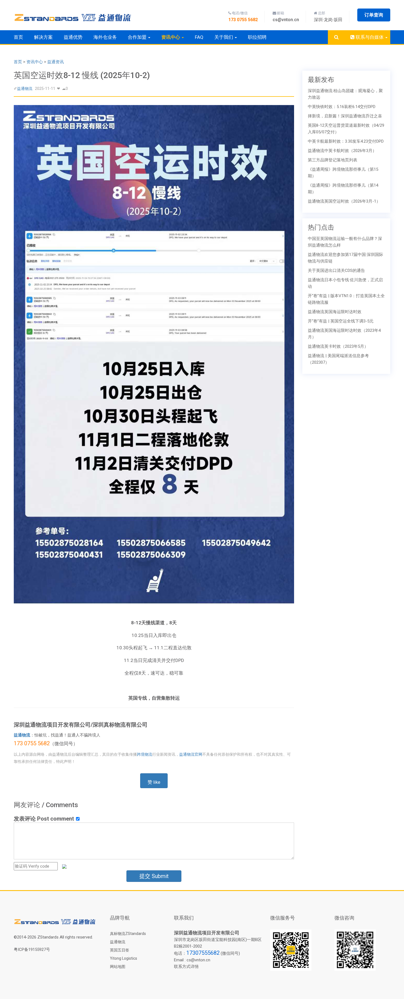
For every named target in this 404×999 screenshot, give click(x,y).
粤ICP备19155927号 (32, 949)
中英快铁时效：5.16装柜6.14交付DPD (341, 106)
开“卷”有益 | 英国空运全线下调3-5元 (340, 321)
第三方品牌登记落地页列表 (332, 160)
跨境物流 (144, 754)
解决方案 (43, 37)
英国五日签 (119, 950)
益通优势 (73, 37)
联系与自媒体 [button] (370, 37)
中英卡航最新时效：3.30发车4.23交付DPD (346, 141)
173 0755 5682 (32, 743)
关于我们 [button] (224, 37)
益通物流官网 (190, 754)
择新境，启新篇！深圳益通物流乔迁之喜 (345, 116)
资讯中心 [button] (171, 37)
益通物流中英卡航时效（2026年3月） (342, 150)
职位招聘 (257, 37)
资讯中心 (34, 61)
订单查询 (373, 15)
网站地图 (117, 966)
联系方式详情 (186, 966)
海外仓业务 (105, 37)
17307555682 (203, 953)
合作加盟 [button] (138, 37)
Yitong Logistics (123, 958)
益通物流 (24, 88)
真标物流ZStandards (128, 933)
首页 (18, 37)
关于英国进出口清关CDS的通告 (336, 270)
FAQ (199, 37)
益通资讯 (55, 61)
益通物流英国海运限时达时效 (334, 311)
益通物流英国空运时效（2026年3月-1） (344, 201)
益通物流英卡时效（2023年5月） (338, 346)
